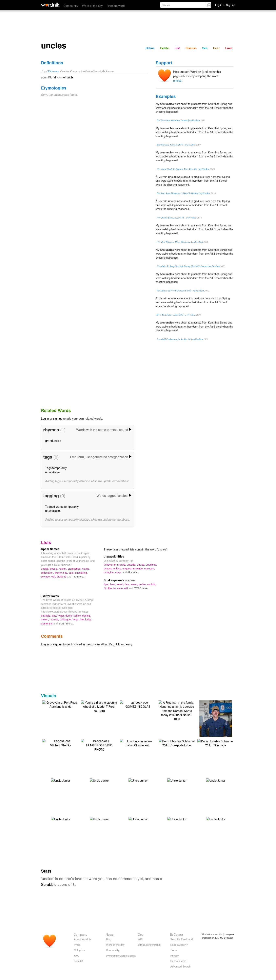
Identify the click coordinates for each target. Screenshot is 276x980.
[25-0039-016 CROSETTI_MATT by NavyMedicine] (215, 724)
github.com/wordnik (149, 945)
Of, (106, 588)
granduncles (53, 440)
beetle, (54, 568)
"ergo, (76, 619)
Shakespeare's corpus (119, 580)
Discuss (191, 48)
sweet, (121, 584)
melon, (45, 619)
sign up (57, 418)
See (205, 48)
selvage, (46, 576)
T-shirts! (78, 961)
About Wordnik (82, 939)
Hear (216, 48)
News (110, 934)
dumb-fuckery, (73, 615)
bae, (55, 615)
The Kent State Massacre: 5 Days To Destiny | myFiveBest (183, 193)
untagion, (109, 572)
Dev (140, 934)
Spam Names (50, 549)
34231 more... (66, 623)
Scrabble (49, 884)
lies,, (128, 584)
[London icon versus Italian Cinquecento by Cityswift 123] (138, 743)
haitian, (63, 568)
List (177, 48)
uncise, (141, 564)
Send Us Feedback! (181, 939)
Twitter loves (50, 596)
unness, (108, 568)
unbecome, (110, 564)
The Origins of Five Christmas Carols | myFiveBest (180, 290)
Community (70, 5)
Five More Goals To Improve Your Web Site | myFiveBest (183, 169)
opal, (72, 572)
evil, (54, 576)
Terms (173, 950)
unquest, (127, 568)
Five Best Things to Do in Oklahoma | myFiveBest (180, 241)
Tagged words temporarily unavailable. (62, 508)
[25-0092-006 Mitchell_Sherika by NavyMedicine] (60, 743)
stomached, (75, 568)
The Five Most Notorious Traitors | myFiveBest (178, 120)
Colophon (79, 950)
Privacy (174, 955)
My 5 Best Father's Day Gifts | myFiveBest (176, 314)
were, (120, 588)
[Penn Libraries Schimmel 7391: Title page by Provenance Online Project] (215, 743)
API (140, 939)
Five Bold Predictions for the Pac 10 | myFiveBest (180, 339)
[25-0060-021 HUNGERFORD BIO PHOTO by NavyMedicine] (99, 745)
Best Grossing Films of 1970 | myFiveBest (176, 144)
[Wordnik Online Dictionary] (50, 5)
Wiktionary (53, 71)
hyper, (61, 615)
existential (47, 623)
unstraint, (149, 568)
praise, (143, 584)
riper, (107, 584)
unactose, (151, 564)
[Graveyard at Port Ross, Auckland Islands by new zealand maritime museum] (60, 704)
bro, (82, 619)
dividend (62, 576)
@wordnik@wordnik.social (121, 955)
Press (77, 945)
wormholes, (62, 572)
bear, (113, 584)
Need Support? (179, 945)
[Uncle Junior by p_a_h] (60, 780)
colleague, (66, 619)
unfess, (117, 568)
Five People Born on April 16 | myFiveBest (176, 217)
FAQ (76, 955)
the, (110, 588)
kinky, (88, 619)
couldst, (151, 584)
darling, (86, 615)
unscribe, (138, 568)
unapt (118, 572)
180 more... (78, 576)
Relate (164, 48)
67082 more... (142, 588)
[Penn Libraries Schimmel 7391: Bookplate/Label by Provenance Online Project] (177, 743)
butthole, (46, 615)
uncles (177, 80)
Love (228, 48)
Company (80, 934)
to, (115, 588)
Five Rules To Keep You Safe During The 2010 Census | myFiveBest (188, 266)
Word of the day (92, 5)
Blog (108, 939)
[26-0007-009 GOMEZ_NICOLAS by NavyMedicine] (138, 704)
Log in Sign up (225, 5)
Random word (116, 5)
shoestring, (81, 572)
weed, (135, 584)
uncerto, (132, 564)
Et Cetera (176, 934)
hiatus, (86, 568)
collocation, (48, 572)
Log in (45, 418)
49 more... (133, 572)
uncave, (122, 564)
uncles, (45, 568)
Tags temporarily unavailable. (56, 470)
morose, (55, 619)
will (126, 588)
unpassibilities (114, 556)
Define (150, 48)
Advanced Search (180, 966)
